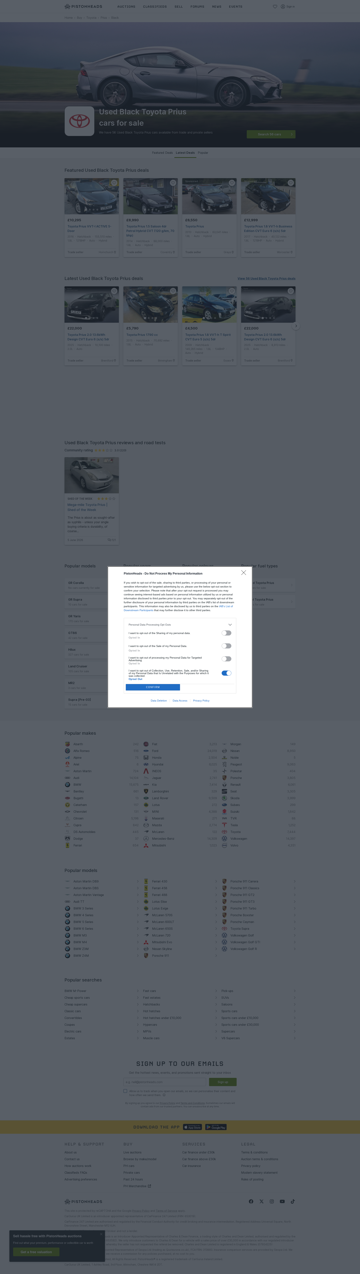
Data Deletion (159, 700)
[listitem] (180, 625)
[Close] (244, 573)
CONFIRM (153, 687)
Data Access (180, 700)
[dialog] (180, 637)
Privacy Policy (201, 700)
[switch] (226, 632)
